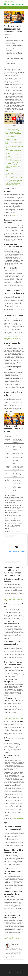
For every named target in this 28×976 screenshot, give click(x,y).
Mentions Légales (15, 970)
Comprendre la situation (10, 128)
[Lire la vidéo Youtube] (14, 118)
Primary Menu (9, 1)
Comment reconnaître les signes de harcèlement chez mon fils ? (14, 181)
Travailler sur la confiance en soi (12, 132)
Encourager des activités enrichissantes (14, 131)
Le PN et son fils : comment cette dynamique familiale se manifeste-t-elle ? (13, 599)
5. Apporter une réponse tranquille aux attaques (14, 158)
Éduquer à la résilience (10, 136)
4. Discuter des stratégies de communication (13, 155)
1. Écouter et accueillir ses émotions (12, 148)
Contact (10, 970)
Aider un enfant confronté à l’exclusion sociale (13, 142)
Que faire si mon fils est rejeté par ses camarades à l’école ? (13, 216)
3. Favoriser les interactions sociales (13, 152)
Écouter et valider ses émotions (12, 129)
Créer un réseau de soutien (11, 138)
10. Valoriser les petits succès (14, 169)
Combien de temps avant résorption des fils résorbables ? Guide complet (13, 338)
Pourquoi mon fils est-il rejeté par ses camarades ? (14, 172)
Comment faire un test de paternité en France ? (14, 819)
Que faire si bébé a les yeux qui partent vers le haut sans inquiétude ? (13, 938)
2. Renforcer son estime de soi (13, 150)
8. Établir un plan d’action (12, 165)
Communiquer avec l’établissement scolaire (13, 134)
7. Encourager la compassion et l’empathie (14, 162)
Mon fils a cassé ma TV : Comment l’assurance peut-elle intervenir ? (13, 717)
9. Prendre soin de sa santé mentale (13, 166)
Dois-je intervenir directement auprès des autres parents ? (13, 183)
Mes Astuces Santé (17, 972)
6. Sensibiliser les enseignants (13, 160)
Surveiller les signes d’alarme (11, 139)
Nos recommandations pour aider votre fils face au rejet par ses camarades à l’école (14, 145)
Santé (5, 23)
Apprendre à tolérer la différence (12, 140)
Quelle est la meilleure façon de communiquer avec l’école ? (14, 178)
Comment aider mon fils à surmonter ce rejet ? (13, 175)
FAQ (6, 170)
